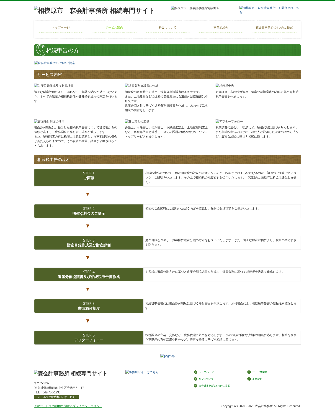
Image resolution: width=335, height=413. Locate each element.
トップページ (61, 27)
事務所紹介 (221, 27)
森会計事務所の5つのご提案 (274, 27)
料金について (167, 27)
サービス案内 (114, 27)
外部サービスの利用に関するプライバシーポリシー (68, 406)
